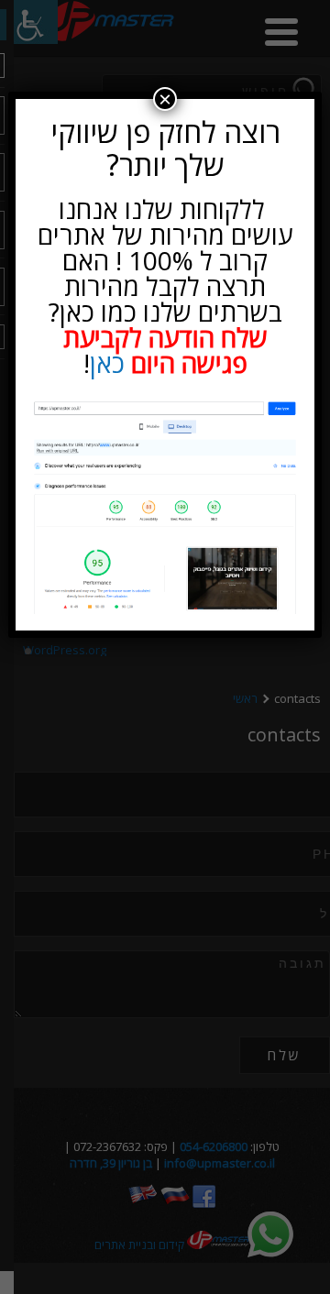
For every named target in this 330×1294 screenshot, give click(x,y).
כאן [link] (107, 362)
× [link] (165, 99)
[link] (165, 506)
